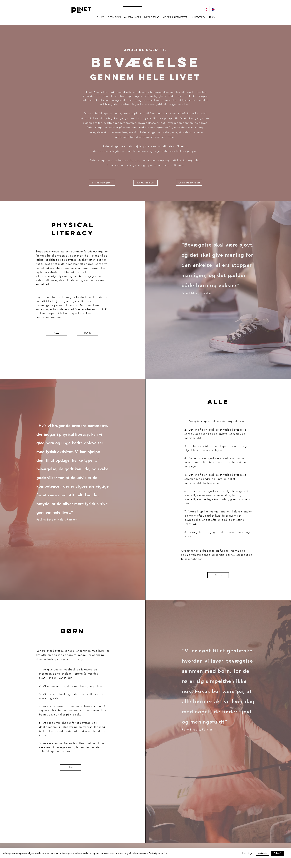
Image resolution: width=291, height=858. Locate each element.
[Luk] (287, 853)
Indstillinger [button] (247, 853)
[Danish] (205, 9)
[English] (213, 9)
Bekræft (277, 853)
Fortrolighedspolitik (158, 853)
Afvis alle (262, 853)
